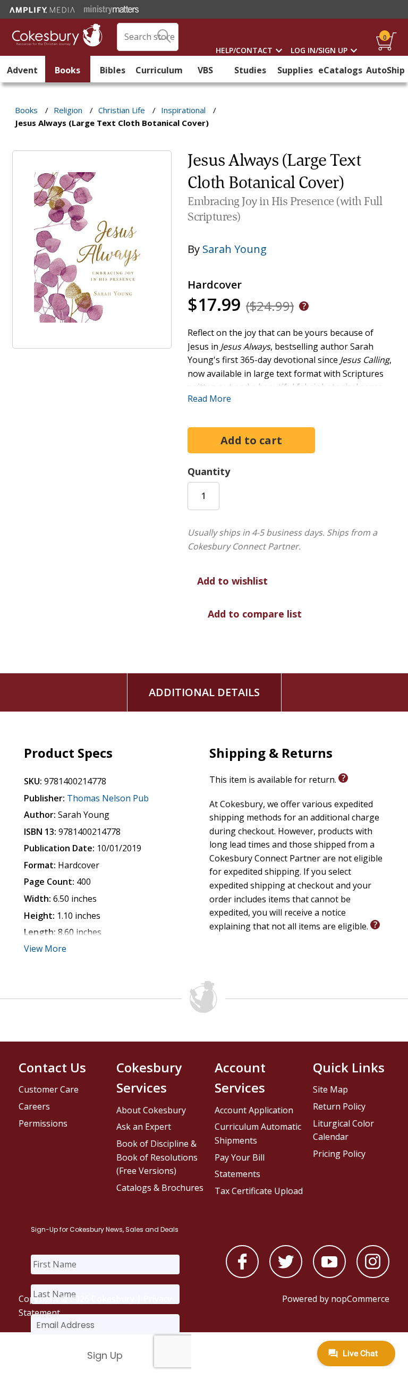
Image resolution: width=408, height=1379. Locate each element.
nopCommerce (360, 1299)
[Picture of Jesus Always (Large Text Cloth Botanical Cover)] (92, 340)
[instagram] (372, 1275)
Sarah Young (234, 249)
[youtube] (329, 1275)
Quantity (209, 471)
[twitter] (285, 1275)
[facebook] (242, 1275)
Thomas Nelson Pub (108, 798)
